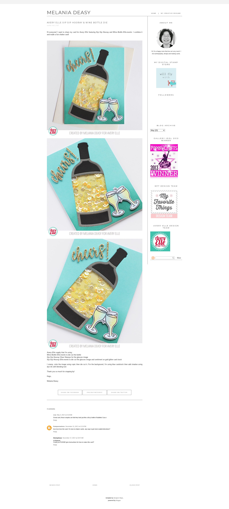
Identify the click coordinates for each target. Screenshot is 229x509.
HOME (153, 13)
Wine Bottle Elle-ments (122, 32)
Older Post (135, 485)
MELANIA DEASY (69, 12)
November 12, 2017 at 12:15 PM (75, 426)
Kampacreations (59, 426)
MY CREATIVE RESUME (171, 13)
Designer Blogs (118, 498)
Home (95, 485)
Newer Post (55, 485)
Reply (55, 420)
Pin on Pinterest (94, 392)
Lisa (54, 415)
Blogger (118, 500)
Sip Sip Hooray (102, 32)
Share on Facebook (70, 392)
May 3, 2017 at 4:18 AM (64, 415)
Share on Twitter (119, 392)
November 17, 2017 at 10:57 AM (73, 438)
